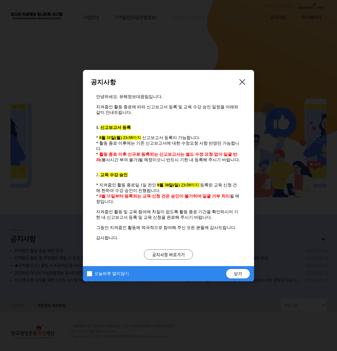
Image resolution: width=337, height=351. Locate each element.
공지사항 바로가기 (168, 254)
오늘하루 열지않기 (111, 273)
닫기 (238, 274)
